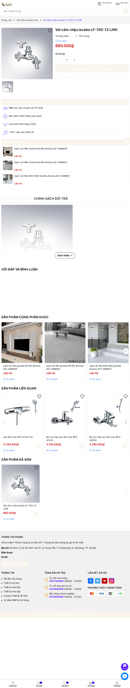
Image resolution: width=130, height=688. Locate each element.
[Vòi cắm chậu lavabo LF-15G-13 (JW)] (21, 484)
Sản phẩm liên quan (18, 388)
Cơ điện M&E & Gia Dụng (16, 600)
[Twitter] (97, 581)
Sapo (93, 614)
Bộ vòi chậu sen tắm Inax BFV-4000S (105, 438)
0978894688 (56, 589)
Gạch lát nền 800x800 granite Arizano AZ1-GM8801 (42, 175)
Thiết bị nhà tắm (12, 587)
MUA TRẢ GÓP (111, 77)
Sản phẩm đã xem (16, 459)
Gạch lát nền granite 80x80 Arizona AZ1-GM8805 (40, 148)
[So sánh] (61, 41)
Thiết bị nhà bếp (12, 591)
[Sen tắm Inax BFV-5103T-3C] (22, 413)
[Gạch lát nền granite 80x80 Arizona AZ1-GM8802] (8, 165)
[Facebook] (90, 581)
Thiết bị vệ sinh (11, 583)
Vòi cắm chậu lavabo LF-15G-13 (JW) (19, 507)
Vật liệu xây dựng (13, 578)
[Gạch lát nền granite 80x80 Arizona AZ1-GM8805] (8, 151)
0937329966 (20, 552)
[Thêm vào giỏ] (38, 445)
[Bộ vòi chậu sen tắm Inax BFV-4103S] (65, 413)
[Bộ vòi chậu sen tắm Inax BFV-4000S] (108, 413)
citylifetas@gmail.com (20, 557)
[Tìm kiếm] (125, 11)
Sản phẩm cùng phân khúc (25, 317)
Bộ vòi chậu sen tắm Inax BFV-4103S (62, 438)
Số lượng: (60, 53)
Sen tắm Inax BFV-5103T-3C (18, 437)
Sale (122, 5)
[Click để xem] (27, 53)
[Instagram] (111, 581)
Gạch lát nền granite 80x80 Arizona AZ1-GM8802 (40, 162)
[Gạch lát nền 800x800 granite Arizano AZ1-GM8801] (8, 179)
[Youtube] (104, 581)
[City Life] (15, 4)
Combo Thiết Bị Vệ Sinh (16, 595)
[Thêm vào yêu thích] (50, 30)
